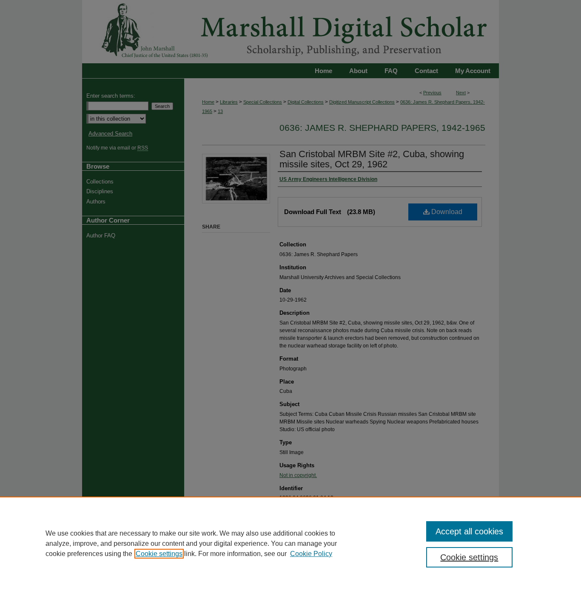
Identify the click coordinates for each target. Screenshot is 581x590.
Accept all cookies (469, 531)
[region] (290, 543)
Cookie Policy (311, 553)
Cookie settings (159, 553)
